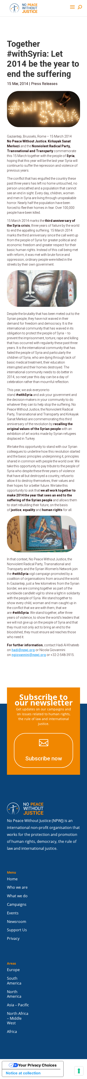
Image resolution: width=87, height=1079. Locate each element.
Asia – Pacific (18, 1005)
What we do (17, 896)
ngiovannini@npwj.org (29, 655)
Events (13, 913)
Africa (12, 1031)
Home (12, 879)
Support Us (17, 930)
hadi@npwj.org (23, 650)
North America (14, 994)
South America (14, 981)
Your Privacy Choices (37, 1065)
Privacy (13, 938)
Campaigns (16, 904)
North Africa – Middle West (17, 1018)
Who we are (17, 887)
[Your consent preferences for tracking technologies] (78, 1070)
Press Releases (44, 84)
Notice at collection (23, 1073)
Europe (13, 969)
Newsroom (16, 921)
